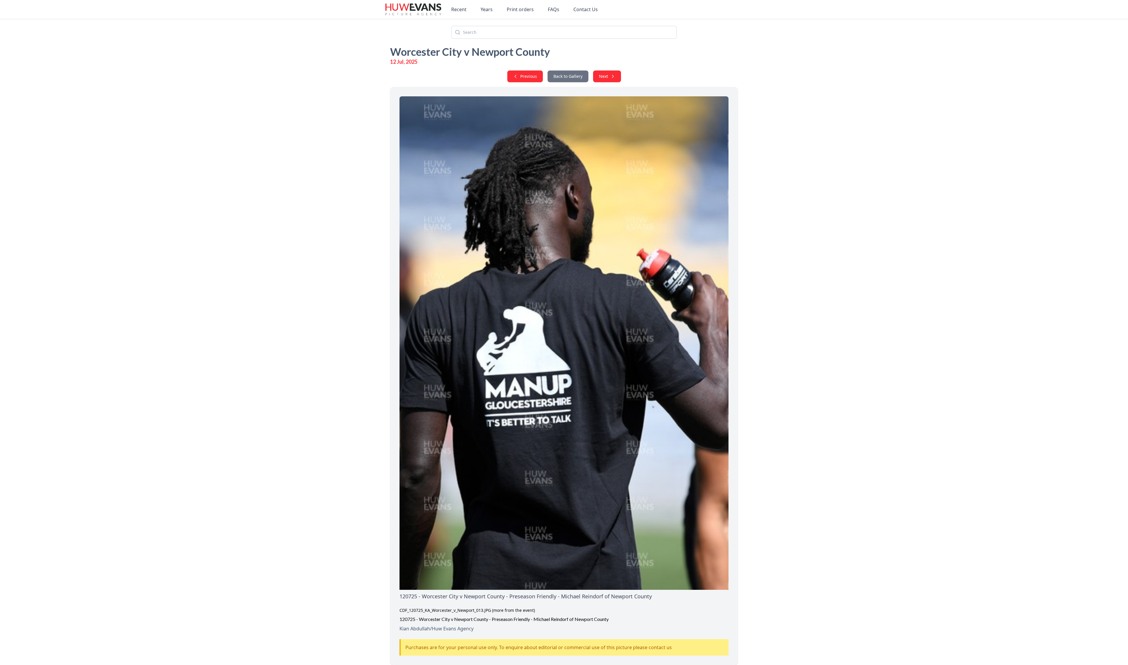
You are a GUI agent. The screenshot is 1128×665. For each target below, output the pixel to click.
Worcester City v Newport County (470, 51)
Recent (458, 9)
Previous (528, 76)
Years (487, 9)
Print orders (520, 9)
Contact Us (585, 9)
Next (603, 76)
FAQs (553, 9)
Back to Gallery (568, 76)
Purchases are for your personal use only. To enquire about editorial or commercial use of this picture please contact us (538, 647)
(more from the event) (513, 610)
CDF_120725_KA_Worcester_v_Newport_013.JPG (445, 610)
